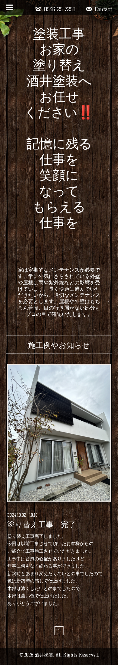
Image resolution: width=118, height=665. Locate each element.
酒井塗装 (44, 655)
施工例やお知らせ (59, 345)
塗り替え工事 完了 (41, 524)
